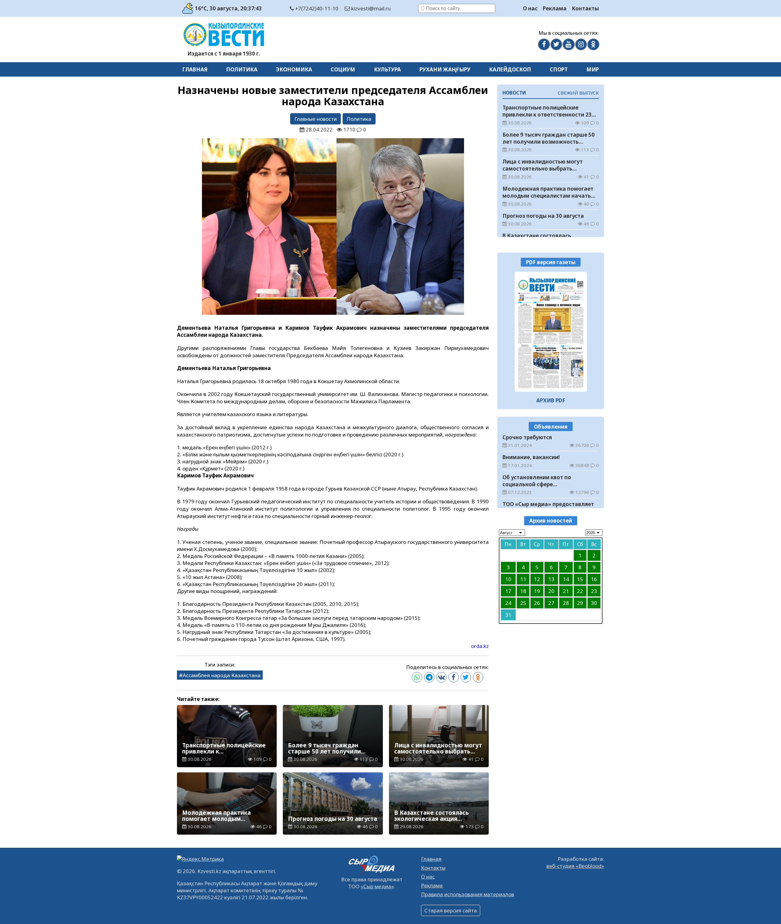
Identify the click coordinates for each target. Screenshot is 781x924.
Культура (387, 69)
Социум (343, 69)
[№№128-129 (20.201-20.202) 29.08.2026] (551, 331)
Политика (241, 69)
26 (537, 602)
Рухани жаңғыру (444, 69)
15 (580, 579)
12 (537, 579)
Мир (592, 69)
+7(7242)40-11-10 (316, 8)
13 (551, 579)
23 (594, 591)
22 (580, 591)
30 (594, 602)
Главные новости (315, 118)
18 (523, 591)
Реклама (555, 8)
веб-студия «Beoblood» (575, 865)
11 (523, 579)
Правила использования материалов (467, 894)
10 (508, 579)
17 (508, 591)
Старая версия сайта (450, 910)
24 (508, 602)
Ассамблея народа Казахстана (222, 675)
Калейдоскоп (510, 69)
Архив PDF (550, 400)
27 (551, 602)
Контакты (585, 8)
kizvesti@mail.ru (370, 8)
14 (566, 579)
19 (537, 591)
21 (566, 591)
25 (523, 602)
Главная (194, 69)
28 (566, 602)
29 (580, 602)
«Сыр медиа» (377, 886)
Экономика (294, 69)
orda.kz (480, 645)
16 (594, 579)
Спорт (559, 69)
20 (551, 591)
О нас (530, 8)
